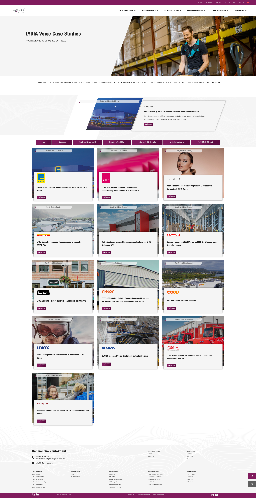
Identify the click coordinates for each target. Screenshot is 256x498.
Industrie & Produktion (117, 142)
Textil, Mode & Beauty (206, 142)
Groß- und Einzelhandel (87, 142)
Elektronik (62, 142)
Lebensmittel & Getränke (147, 142)
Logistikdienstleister (177, 142)
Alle (44, 142)
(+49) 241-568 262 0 (43, 457)
